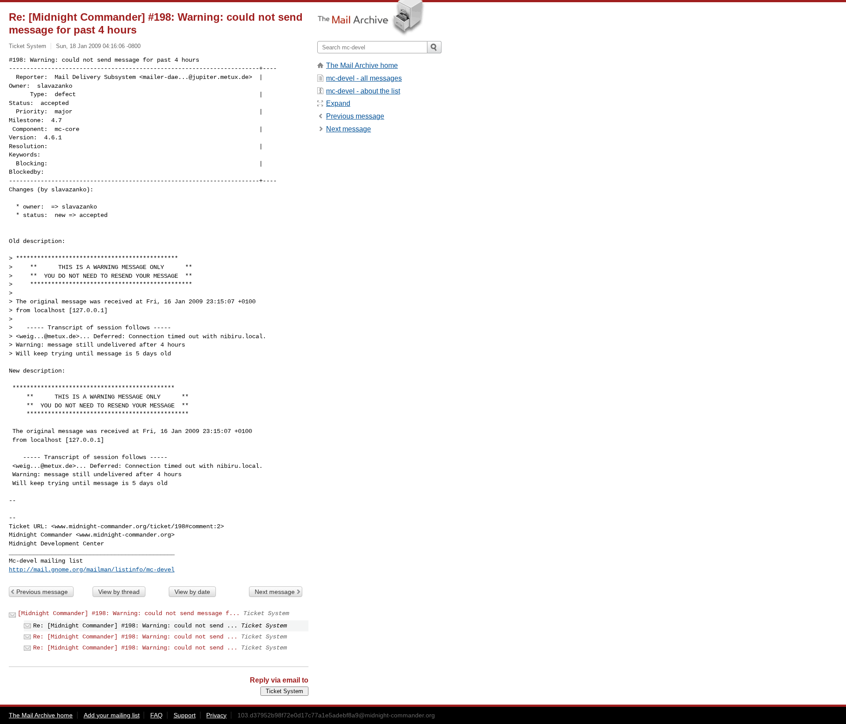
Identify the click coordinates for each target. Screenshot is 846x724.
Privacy (216, 715)
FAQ (156, 715)
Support (185, 715)
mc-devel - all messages (364, 78)
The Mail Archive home (362, 65)
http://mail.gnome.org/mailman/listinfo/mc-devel (91, 569)
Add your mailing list (112, 715)
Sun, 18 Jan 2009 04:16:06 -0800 (98, 46)
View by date (192, 591)
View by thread (119, 591)
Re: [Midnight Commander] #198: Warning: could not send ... (135, 636)
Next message (275, 591)
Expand (338, 103)
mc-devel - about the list (363, 91)
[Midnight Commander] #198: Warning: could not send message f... (129, 613)
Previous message (42, 591)
